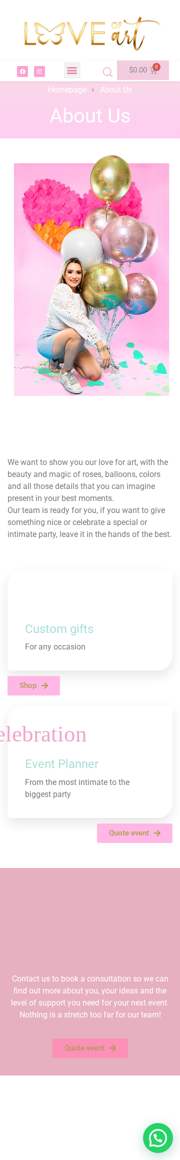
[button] (72, 70)
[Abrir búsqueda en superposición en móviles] (108, 72)
